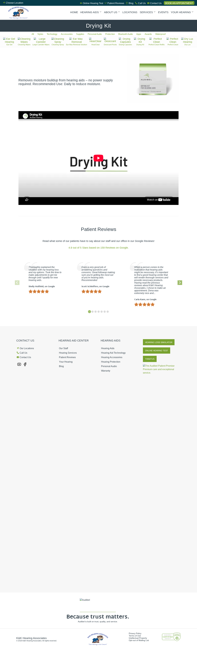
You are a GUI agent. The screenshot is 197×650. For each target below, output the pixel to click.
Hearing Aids (89, 12)
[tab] (89, 311)
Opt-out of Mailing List (139, 640)
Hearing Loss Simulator (158, 342)
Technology (52, 34)
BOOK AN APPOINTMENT (179, 3)
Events (163, 12)
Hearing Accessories (111, 357)
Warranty (105, 371)
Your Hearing (181, 12)
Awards (148, 34)
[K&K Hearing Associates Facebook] (25, 364)
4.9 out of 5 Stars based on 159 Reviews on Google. (99, 247)
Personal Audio (95, 34)
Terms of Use (135, 636)
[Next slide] (180, 282)
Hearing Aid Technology (113, 353)
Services (146, 12)
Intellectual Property (138, 638)
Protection (110, 34)
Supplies (80, 34)
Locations (129, 12)
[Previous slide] (17, 282)
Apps (138, 34)
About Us (110, 12)
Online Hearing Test (93, 3)
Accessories (67, 34)
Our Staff (63, 348)
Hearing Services (68, 353)
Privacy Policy (135, 633)
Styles (40, 34)
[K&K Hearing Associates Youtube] (19, 364)
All (33, 34)
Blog (131, 3)
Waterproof (160, 34)
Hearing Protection (110, 362)
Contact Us (156, 3)
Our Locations (27, 348)
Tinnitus (149, 359)
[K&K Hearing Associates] (19, 13)
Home (74, 12)
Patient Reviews (115, 3)
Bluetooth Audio (125, 34)
